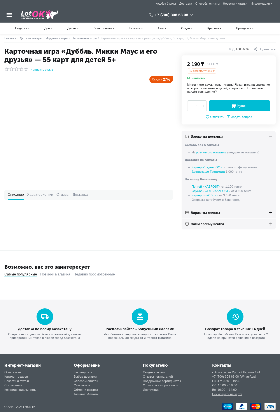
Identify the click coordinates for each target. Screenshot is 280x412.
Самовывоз (82, 385)
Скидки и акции (154, 372)
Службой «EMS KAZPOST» (211, 191)
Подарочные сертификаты (162, 381)
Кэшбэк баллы (166, 3)
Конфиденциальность (20, 389)
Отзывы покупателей (158, 376)
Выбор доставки (85, 376)
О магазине (12, 372)
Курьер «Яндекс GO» (207, 167)
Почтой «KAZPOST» (206, 186)
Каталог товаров (16, 376)
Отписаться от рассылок (160, 385)
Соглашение (13, 385)
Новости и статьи (235, 3)
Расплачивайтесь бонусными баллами (140, 329)
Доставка (185, 3)
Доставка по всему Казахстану (45, 329)
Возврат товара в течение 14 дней (235, 329)
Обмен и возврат (86, 389)
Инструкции (151, 389)
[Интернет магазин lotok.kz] (39, 14)
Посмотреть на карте (227, 394)
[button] (265, 49)
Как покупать (83, 372)
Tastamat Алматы (86, 394)
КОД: (232, 49)
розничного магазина (211, 152)
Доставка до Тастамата (208, 171)
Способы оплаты (207, 3)
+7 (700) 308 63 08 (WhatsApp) (234, 376)
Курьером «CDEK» (205, 195)
